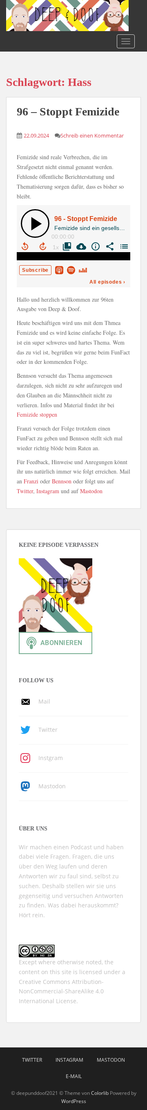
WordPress (73, 1101)
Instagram (47, 491)
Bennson (61, 481)
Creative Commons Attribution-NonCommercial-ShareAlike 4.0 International (61, 991)
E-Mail (74, 1076)
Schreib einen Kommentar (92, 135)
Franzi (31, 481)
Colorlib (100, 1093)
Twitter (25, 491)
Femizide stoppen (37, 414)
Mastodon (91, 491)
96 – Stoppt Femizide (68, 111)
